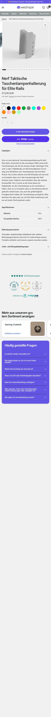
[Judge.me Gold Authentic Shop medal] (25, 286)
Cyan (34, 108)
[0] (47, 7)
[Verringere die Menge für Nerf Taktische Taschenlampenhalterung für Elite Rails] (4, 122)
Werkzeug (32, 14)
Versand (11, 96)
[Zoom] (45, 25)
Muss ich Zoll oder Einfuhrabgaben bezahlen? (23, 376)
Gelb (44, 108)
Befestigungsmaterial (10, 230)
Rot (19, 108)
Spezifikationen (8, 207)
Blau (14, 108)
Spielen (14, 14)
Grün (24, 108)
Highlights (6, 151)
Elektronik (23, 14)
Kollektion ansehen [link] (12, 333)
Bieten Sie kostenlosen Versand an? (19, 369)
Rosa (9, 112)
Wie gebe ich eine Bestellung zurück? (19, 397)
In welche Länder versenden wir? (17, 354)
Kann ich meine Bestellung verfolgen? (20, 382)
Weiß (4, 108)
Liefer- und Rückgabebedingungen (15, 247)
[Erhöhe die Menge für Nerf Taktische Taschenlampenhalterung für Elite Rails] (12, 122)
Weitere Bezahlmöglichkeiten (25, 143)
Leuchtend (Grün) (19, 112)
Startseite (5, 14)
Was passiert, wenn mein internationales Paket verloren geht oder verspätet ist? (21, 390)
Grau (29, 108)
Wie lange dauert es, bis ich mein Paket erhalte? (20, 361)
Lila (39, 108)
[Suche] (44, 7)
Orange (4, 112)
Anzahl (4, 118)
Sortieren (9, 108)
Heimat (4, 19)
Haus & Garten (44, 14)
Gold (14, 112)
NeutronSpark (27, 254)
